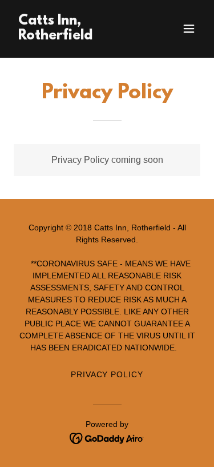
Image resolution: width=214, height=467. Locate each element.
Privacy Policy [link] (107, 374)
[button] (188, 28)
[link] (79, 36)
